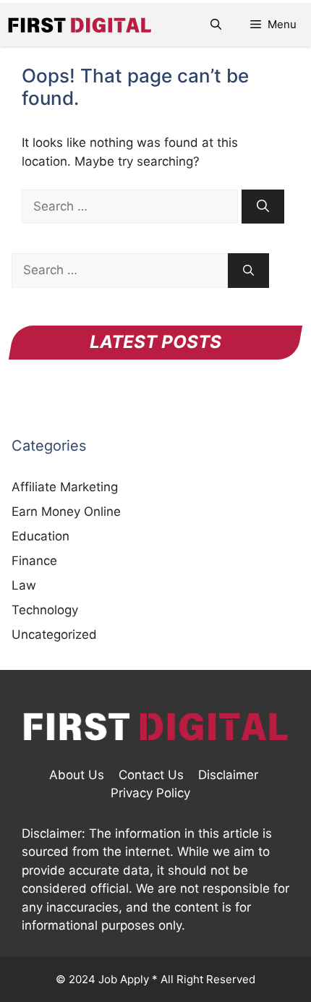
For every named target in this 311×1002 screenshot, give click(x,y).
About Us (76, 775)
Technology (45, 610)
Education (40, 536)
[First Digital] (79, 24)
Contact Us (151, 775)
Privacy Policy (150, 793)
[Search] (263, 207)
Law (24, 585)
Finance (34, 560)
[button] (216, 24)
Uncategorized (54, 634)
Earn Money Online (66, 511)
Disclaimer (228, 775)
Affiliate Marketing (65, 487)
